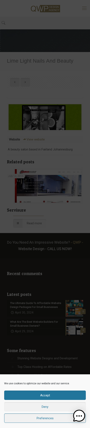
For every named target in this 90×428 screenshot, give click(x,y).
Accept (45, 395)
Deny (45, 407)
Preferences (45, 418)
